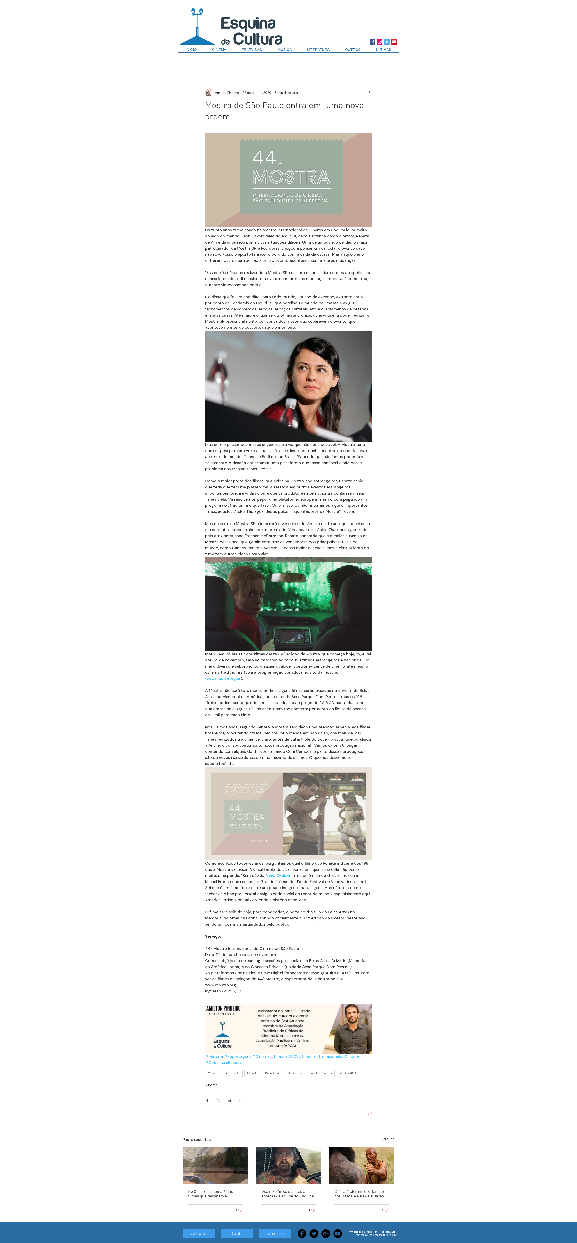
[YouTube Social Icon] (394, 42)
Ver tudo (388, 1139)
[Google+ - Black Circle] (325, 1233)
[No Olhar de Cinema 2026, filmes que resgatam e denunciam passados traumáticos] (215, 1165)
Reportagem (273, 1074)
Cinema (213, 1074)
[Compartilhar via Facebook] (207, 1100)
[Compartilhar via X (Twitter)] (218, 1100)
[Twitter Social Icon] (387, 42)
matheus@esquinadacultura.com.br (376, 1235)
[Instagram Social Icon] (379, 42)
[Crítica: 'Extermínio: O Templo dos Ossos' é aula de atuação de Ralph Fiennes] (361, 1165)
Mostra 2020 (347, 1074)
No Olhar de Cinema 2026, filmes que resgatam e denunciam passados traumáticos (210, 1194)
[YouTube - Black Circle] (337, 1233)
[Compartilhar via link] (240, 1100)
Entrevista (233, 1074)
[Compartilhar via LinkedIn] (229, 1100)
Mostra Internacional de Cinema (310, 1074)
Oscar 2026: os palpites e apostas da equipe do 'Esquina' (287, 1194)
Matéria (252, 1074)
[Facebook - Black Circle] (302, 1233)
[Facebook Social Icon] (372, 42)
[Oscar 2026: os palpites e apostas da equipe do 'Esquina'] (288, 1165)
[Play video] (288, 813)
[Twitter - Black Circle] (313, 1233)
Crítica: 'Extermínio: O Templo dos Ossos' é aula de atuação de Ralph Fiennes (359, 1194)
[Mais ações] (369, 92)
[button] (352, 49)
